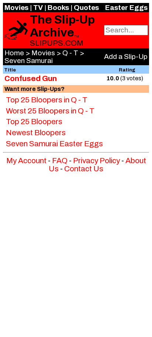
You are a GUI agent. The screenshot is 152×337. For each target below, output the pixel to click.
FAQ (60, 161)
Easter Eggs (126, 7)
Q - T (70, 53)
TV (38, 7)
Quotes (86, 7)
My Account (26, 161)
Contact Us (83, 169)
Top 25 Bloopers (34, 121)
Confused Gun (30, 78)
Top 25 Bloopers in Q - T (46, 100)
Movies (16, 7)
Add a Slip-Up (126, 56)
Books (58, 7)
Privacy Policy (96, 161)
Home (14, 53)
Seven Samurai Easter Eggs (54, 144)
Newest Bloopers (36, 133)
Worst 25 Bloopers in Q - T (50, 111)
